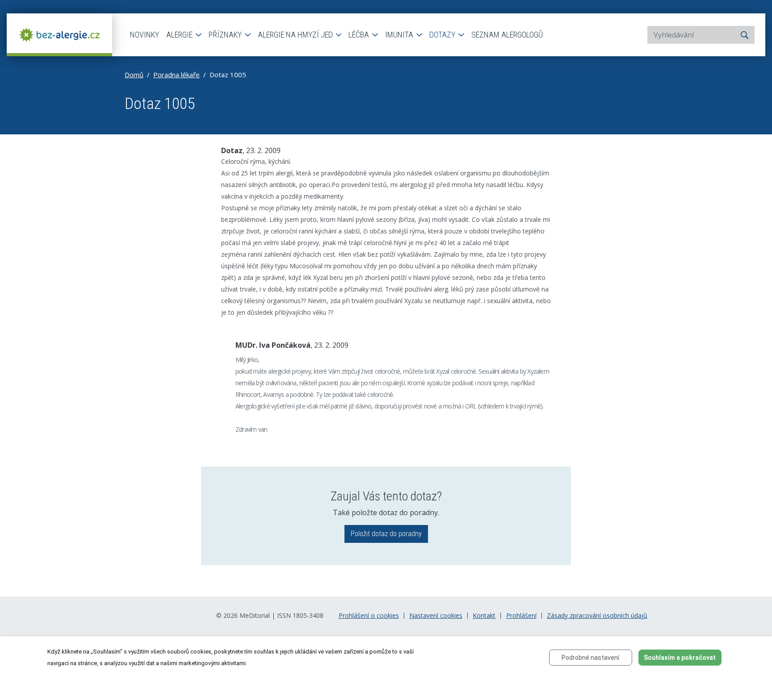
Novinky (144, 34)
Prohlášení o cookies (369, 615)
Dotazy (443, 34)
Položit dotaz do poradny (386, 533)
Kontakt (484, 615)
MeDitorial (254, 615)
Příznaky (226, 34)
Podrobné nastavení (590, 657)
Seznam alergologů (507, 34)
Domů (134, 74)
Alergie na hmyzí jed (296, 34)
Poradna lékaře (176, 74)
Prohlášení (521, 615)
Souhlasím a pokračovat (680, 657)
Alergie (180, 34)
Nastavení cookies (435, 615)
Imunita (400, 34)
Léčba (359, 34)
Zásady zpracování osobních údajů (597, 615)
